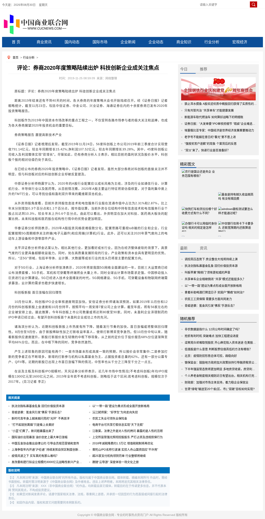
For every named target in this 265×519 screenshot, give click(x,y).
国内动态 (72, 42)
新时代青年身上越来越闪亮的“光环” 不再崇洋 (41, 418)
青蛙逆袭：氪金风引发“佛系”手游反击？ (37, 412)
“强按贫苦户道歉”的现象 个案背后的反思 (210, 143)
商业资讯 (44, 42)
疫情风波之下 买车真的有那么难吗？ (35, 455)
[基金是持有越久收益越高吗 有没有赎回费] (235, 195)
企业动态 (155, 42)
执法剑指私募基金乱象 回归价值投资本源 (38, 406)
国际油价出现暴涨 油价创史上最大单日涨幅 (39, 437)
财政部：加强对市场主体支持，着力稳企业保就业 (216, 382)
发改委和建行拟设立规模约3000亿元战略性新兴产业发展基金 (51, 462)
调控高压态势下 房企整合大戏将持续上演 (211, 259)
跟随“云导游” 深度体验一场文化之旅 (115, 462)
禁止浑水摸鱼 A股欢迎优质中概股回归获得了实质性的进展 (222, 103)
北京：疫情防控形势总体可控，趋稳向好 (211, 355)
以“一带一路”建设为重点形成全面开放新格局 (120, 406)
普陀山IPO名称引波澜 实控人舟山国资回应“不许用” (125, 449)
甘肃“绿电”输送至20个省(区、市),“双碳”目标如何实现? (220, 389)
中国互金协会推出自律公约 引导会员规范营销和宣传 (45, 443)
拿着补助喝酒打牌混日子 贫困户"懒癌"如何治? (214, 292)
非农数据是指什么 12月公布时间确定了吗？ (213, 329)
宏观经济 (239, 42)
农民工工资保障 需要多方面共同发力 (208, 299)
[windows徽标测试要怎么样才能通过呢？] (235, 209)
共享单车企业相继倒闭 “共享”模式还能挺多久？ (215, 279)
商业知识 (183, 42)
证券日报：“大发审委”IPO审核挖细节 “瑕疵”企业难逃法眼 (221, 123)
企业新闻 (127, 42)
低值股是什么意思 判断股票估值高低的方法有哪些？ (218, 349)
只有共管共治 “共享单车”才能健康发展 (209, 110)
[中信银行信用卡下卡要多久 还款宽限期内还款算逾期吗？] (235, 224)
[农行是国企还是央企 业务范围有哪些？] (199, 177)
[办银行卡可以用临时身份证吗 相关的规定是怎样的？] (199, 224)
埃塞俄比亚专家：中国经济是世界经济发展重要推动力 (219, 130)
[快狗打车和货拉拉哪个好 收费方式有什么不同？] (199, 209)
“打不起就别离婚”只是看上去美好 (33, 424)
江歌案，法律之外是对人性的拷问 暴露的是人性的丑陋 (127, 430)
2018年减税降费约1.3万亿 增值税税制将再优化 (122, 443)
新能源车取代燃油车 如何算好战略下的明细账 (213, 117)
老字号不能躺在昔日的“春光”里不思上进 (210, 137)
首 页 (16, 42)
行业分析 (211, 42)
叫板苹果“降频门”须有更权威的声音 (207, 272)
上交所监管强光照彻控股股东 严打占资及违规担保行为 (127, 437)
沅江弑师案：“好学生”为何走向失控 (115, 412)
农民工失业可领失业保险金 (109, 418)
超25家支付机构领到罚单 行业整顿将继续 (119, 455)
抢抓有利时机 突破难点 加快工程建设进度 (211, 335)
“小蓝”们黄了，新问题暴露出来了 (33, 430)
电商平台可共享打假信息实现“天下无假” (118, 424)
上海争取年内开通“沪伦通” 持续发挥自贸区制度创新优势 (48, 449)
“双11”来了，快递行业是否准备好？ (207, 150)
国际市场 (100, 42)
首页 (15, 57)
